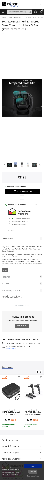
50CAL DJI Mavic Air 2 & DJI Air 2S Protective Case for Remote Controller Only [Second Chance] (11, 413)
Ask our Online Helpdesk (14, 346)
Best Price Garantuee (19, 224)
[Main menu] (3, 12)
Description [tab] (7, 238)
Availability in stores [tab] (11, 290)
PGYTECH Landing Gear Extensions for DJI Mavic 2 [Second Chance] (33, 413)
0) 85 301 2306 (34, 343)
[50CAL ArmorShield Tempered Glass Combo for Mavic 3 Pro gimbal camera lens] (22, 98)
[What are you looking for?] (30, 12)
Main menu (3, 11)
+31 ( (27, 343)
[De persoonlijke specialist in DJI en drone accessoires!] (10, 4)
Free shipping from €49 (20, 221)
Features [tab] (6, 276)
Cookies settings (33, 476)
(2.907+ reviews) (24, 218)
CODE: (7, 230)
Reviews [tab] (5, 283)
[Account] (35, 11)
